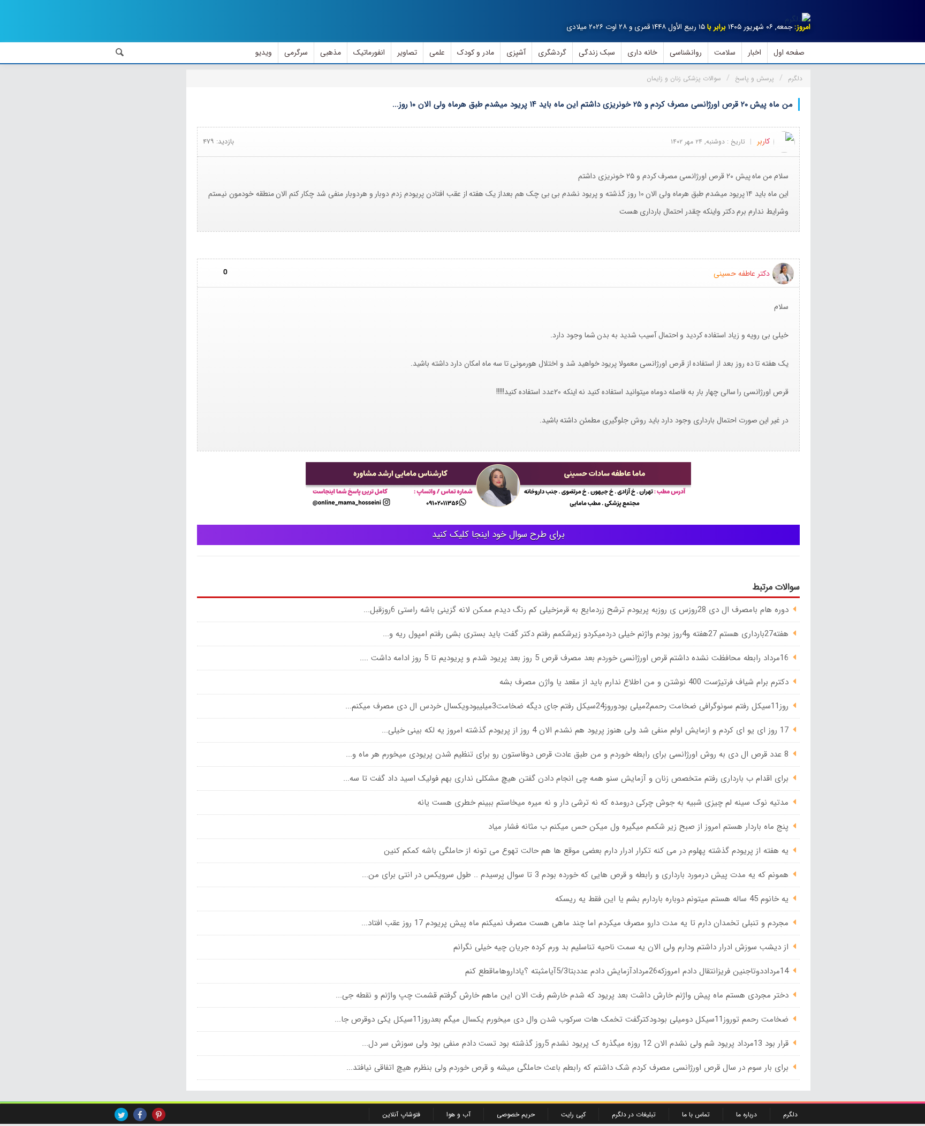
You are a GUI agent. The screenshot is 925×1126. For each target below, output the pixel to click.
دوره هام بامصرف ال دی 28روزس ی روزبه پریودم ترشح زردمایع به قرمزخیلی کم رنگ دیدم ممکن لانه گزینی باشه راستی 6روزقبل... (575, 609)
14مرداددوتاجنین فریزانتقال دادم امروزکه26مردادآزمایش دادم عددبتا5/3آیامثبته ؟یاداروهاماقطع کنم (626, 971)
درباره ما (746, 1114)
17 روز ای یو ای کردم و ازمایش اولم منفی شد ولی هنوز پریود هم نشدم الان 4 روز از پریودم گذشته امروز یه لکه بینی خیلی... (585, 730)
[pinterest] (158, 1114)
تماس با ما (696, 1114)
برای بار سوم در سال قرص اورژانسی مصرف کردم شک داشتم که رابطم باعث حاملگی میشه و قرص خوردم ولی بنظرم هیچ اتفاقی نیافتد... (567, 1067)
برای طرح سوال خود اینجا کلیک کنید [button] (498, 534)
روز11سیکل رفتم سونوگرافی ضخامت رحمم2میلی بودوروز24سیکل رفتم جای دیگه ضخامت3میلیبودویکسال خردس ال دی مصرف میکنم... (566, 706)
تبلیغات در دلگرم (634, 1114)
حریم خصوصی (516, 1114)
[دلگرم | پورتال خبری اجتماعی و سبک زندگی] (797, 19)
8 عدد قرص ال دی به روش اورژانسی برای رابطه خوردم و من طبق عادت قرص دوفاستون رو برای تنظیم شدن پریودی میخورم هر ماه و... (567, 754)
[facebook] (140, 1114)
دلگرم (790, 1114)
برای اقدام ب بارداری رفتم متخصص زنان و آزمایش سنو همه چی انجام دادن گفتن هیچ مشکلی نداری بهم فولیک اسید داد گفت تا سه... (565, 778)
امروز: (802, 27)
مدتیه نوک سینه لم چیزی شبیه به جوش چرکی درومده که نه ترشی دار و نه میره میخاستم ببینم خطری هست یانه (603, 802)
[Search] (120, 52)
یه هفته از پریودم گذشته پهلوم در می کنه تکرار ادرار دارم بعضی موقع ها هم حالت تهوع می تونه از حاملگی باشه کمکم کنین (586, 850)
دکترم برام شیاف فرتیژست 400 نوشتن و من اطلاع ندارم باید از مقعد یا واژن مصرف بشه (643, 682)
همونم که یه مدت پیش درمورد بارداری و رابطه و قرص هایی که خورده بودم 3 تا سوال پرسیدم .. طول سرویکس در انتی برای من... (575, 874)
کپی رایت (573, 1114)
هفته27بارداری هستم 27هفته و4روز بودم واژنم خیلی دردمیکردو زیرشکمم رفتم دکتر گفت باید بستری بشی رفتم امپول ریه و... (585, 634)
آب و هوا (458, 1114)
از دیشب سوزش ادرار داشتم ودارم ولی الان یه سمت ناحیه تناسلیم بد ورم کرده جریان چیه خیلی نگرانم (620, 947)
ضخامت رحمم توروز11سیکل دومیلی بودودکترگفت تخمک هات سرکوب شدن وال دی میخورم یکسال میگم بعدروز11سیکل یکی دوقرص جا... (561, 1019)
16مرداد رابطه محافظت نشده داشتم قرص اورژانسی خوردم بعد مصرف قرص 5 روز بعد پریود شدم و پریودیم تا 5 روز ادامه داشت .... (574, 658)
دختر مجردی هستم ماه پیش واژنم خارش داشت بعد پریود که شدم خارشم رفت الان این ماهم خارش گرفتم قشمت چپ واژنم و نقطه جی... (562, 995)
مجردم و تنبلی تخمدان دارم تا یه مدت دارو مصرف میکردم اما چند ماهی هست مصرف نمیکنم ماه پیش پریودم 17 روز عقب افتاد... (574, 923)
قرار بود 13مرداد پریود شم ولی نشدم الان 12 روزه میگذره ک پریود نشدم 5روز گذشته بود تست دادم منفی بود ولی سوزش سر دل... (575, 1043)
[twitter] (121, 1114)
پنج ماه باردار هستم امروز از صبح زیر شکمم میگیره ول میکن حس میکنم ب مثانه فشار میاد (638, 826)
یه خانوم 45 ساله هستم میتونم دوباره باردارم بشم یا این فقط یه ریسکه (671, 899)
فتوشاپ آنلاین (401, 1114)
